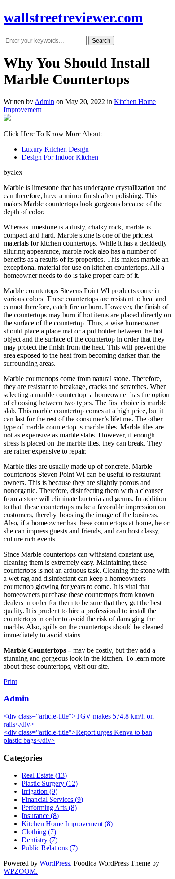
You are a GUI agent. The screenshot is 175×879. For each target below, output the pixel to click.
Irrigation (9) (39, 791)
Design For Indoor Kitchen (60, 157)
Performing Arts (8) (49, 807)
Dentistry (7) (39, 840)
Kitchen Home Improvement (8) (67, 823)
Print (10, 681)
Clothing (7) (39, 832)
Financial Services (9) (52, 799)
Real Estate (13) (44, 775)
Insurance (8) (40, 815)
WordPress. (55, 863)
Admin (44, 101)
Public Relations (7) (50, 848)
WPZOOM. (21, 871)
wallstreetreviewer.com (73, 17)
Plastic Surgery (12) (50, 783)
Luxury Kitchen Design (55, 149)
